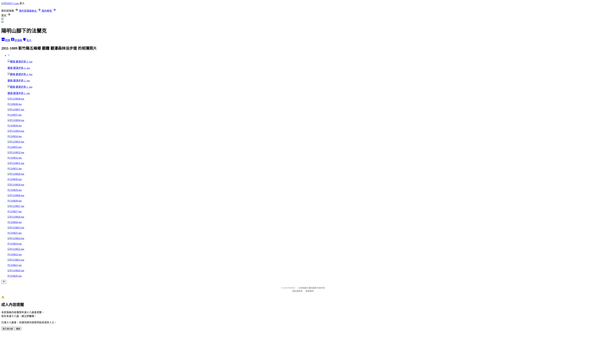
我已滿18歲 (8, 329)
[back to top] (3, 282)
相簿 (8, 40)
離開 (18, 329)
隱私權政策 (297, 291)
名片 (29, 40)
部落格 (19, 40)
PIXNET (291, 288)
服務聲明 (310, 291)
